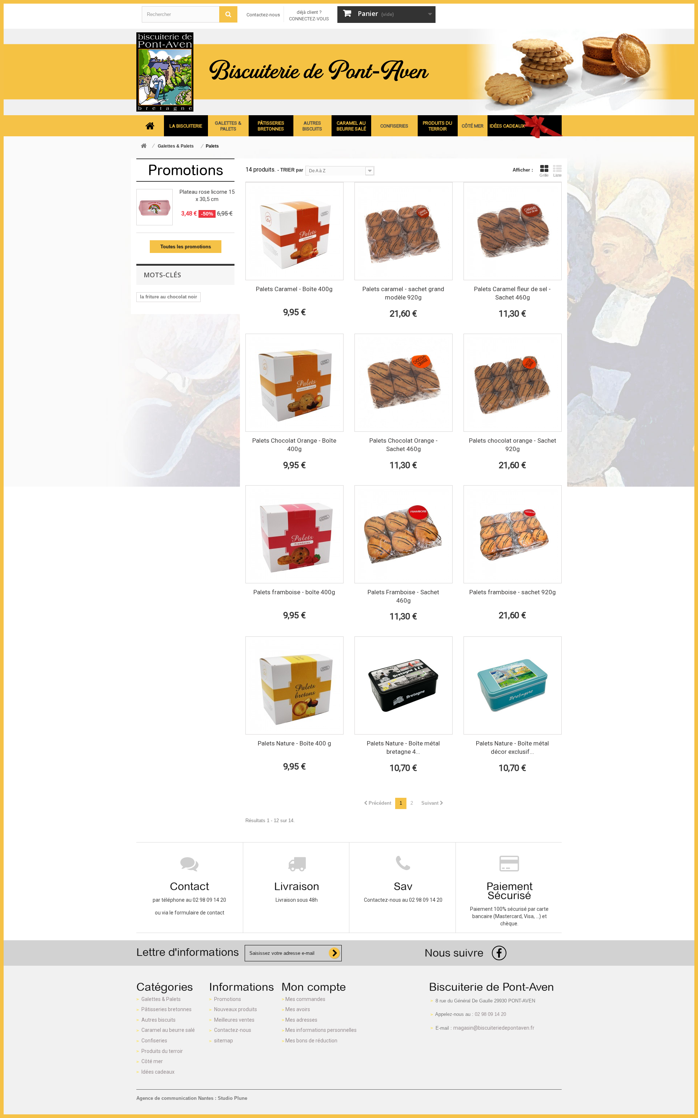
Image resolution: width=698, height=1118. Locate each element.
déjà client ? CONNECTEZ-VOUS (309, 15)
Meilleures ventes (234, 1020)
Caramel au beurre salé (168, 1030)
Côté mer (152, 1061)
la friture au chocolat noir (168, 296)
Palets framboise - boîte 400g (294, 592)
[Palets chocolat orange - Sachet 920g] (512, 382)
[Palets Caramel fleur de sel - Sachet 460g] (512, 231)
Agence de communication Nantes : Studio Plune (191, 1098)
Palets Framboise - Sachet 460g (403, 596)
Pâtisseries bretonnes (166, 1009)
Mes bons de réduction (311, 1040)
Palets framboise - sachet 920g (512, 592)
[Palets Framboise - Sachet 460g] (403, 534)
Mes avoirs (297, 1009)
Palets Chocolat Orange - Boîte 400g (294, 445)
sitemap (223, 1040)
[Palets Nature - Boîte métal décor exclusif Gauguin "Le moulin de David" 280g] (512, 685)
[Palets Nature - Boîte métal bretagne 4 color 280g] (403, 685)
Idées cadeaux (157, 1072)
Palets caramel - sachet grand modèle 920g (403, 293)
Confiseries (154, 1040)
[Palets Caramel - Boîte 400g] (294, 231)
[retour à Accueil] (144, 146)
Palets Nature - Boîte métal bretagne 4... (403, 747)
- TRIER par (290, 170)
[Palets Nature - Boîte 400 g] (294, 685)
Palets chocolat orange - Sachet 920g (512, 445)
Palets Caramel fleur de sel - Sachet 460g (512, 293)
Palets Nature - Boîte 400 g (294, 743)
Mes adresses (301, 1020)
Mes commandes (305, 999)
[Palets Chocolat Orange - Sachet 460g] (403, 382)
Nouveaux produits (235, 1009)
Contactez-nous (263, 14)
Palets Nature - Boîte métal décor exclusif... (512, 747)
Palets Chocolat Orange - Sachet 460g (403, 445)
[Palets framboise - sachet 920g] (512, 534)
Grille (544, 175)
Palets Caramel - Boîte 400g (294, 289)
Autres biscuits (158, 1020)
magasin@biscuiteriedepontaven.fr (493, 1028)
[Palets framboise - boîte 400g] (294, 534)
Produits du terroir (162, 1051)
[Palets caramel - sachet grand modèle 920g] (403, 231)
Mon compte (314, 986)
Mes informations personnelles (321, 1030)
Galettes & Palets (161, 999)
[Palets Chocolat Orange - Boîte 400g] (294, 382)
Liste (557, 175)
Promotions (185, 170)
